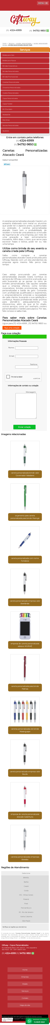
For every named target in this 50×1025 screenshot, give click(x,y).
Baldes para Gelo (8, 55)
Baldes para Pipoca (9, 60)
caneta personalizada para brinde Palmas (25, 687)
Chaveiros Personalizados (11, 87)
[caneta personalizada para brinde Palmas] (25, 667)
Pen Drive (6, 120)
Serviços (25, 49)
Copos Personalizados (10, 98)
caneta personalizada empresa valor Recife (25, 772)
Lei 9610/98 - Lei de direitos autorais (29, 938)
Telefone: (34, 364)
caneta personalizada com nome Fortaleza (25, 559)
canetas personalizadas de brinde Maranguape (25, 730)
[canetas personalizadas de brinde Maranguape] (25, 710)
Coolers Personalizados (10, 93)
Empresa (25, 977)
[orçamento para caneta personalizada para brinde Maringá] (25, 497)
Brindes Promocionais (10, 77)
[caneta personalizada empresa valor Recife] (25, 753)
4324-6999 (16, 30)
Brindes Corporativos (10, 66)
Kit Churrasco (7, 109)
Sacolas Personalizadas (10, 125)
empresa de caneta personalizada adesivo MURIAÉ (25, 645)
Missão (25, 984)
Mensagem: (31, 392)
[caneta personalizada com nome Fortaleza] (25, 540)
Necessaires (6, 114)
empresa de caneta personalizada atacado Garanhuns (25, 815)
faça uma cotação (12, 328)
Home (24, 970)
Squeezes (6, 131)
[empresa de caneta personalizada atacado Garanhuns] (25, 795)
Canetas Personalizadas (11, 82)
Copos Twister (7, 104)
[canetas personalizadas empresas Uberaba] (25, 838)
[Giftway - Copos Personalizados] (25, 18)
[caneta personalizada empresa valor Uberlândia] (25, 582)
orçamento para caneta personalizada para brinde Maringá (25, 517)
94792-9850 (39, 30)
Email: (12, 356)
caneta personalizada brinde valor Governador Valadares (25, 474)
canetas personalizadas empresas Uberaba (25, 858)
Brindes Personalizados (11, 71)
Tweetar (7, 164)
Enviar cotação (24, 427)
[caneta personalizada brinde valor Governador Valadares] (25, 454)
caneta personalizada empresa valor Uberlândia (25, 602)
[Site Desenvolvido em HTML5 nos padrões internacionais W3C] (7, 1021)
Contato (25, 998)
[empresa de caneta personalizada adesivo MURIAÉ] (25, 625)
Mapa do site (25, 1005)
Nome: (11, 348)
